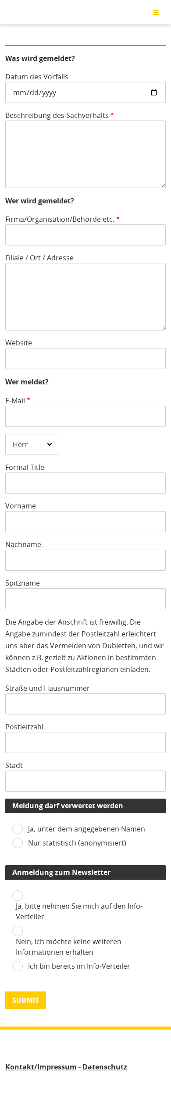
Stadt (14, 765)
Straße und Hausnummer (47, 688)
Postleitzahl (24, 727)
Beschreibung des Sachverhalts (57, 115)
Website (18, 343)
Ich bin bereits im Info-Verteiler (79, 966)
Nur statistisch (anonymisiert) (77, 843)
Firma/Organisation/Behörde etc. (59, 219)
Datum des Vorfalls (36, 77)
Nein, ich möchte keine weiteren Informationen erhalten (68, 947)
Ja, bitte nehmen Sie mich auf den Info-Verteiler (79, 911)
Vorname (20, 506)
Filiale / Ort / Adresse (39, 258)
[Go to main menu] (156, 12)
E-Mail (15, 400)
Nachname (23, 544)
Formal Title (24, 467)
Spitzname (22, 583)
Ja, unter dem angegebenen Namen (86, 829)
